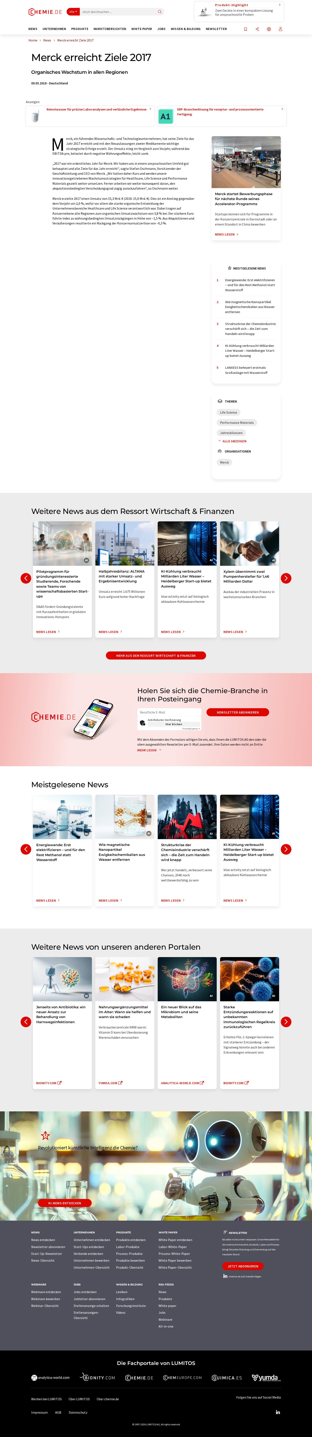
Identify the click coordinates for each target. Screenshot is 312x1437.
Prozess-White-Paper (174, 1253)
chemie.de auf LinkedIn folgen (244, 1276)
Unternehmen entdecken (92, 1240)
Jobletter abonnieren (89, 1299)
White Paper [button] (141, 29)
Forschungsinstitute (131, 1306)
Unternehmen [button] (54, 29)
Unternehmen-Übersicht (92, 1267)
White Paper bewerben (175, 1260)
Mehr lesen (147, 750)
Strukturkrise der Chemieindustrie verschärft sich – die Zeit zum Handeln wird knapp (250, 329)
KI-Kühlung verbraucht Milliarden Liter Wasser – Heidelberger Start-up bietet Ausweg (250, 350)
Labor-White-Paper (173, 1247)
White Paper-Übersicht (175, 1267)
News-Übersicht (43, 1260)
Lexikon (121, 1292)
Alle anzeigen (234, 441)
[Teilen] (257, 29)
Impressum (39, 1412)
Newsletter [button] (216, 29)
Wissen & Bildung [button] (186, 29)
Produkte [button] (80, 29)
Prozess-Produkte (129, 1253)
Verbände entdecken (88, 1253)
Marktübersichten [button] (110, 29)
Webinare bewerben (45, 1299)
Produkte (165, 1299)
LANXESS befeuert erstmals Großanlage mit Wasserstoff (246, 369)
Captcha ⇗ (191, 728)
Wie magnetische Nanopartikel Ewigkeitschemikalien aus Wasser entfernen (250, 307)
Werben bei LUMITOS (46, 1399)
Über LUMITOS (79, 1399)
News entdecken (43, 1240)
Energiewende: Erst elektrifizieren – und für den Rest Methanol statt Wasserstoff (250, 285)
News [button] (33, 29)
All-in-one (166, 1326)
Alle (71, 12)
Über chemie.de (108, 1399)
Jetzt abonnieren (243, 1266)
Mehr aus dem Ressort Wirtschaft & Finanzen (156, 655)
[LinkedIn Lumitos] (278, 1412)
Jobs (162, 1312)
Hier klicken (174, 724)
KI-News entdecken (64, 1203)
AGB (58, 1412)
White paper (167, 1306)
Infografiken (125, 1299)
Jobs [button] (161, 29)
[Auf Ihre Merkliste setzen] (246, 29)
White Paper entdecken (175, 1240)
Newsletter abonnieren (238, 712)
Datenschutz (78, 1412)
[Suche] (160, 12)
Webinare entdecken (46, 1292)
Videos (120, 1312)
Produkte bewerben (130, 1260)
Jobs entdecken (85, 1292)
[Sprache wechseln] (269, 29)
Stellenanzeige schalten (91, 1306)
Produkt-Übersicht (129, 1267)
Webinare (165, 1319)
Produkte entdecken (131, 1240)
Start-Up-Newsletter (46, 1253)
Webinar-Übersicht (45, 1306)
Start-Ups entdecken (89, 1247)
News (162, 1292)
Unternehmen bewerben (91, 1260)
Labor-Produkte (127, 1247)
